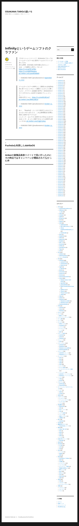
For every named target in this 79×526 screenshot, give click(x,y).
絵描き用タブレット (62, 439)
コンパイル (61, 465)
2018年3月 (60, 174)
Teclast (61, 393)
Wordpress (62, 325)
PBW (60, 460)
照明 (60, 455)
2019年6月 (60, 150)
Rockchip (61, 244)
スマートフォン (61, 343)
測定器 (60, 453)
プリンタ (61, 414)
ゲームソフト (10, 68)
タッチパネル (62, 401)
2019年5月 (60, 152)
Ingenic (61, 221)
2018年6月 (60, 169)
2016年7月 (60, 191)
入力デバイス (61, 396)
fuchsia (61, 275)
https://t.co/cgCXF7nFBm (27, 69)
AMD (60, 213)
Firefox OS (61, 273)
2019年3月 (60, 155)
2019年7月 (60, 148)
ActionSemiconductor (64, 208)
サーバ (59, 320)
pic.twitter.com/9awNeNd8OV (29, 73)
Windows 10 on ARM (64, 348)
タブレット (60, 351)
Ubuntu (62, 291)
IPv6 (60, 357)
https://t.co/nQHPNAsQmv (28, 71)
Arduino (61, 254)
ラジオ (60, 437)
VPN (60, 362)
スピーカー (61, 489)
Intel (60, 223)
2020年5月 (60, 132)
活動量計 (61, 417)
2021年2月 (60, 118)
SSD (60, 341)
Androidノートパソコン (64, 374)
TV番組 (61, 461)
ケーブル (61, 452)
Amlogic (61, 215)
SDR (60, 434)
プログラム (60, 382)
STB (59, 306)
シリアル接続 (62, 413)
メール (60, 330)
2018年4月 (60, 173)
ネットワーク (61, 356)
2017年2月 (60, 186)
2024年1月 (60, 88)
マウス (60, 403)
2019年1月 (60, 158)
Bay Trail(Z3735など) (65, 226)
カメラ (59, 314)
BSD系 (60, 270)
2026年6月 (60, 80)
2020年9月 (60, 126)
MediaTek (61, 236)
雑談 (14, 68)
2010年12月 (60, 195)
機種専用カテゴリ (62, 424)
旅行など (61, 473)
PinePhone (62, 346)
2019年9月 (60, 145)
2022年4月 (60, 95)
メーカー (60, 390)
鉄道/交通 (61, 476)
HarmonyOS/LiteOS (64, 276)
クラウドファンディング (63, 317)
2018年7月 (60, 168)
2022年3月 (60, 96)
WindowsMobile (63, 304)
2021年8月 (60, 108)
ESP (60, 220)
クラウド (61, 327)
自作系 (60, 380)
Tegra (60, 249)
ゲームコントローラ (63, 400)
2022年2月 (60, 98)
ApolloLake (63, 224)
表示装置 (60, 443)
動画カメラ (61, 315)
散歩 (60, 471)
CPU (59, 207)
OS (58, 258)
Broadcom (61, 218)
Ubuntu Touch (64, 293)
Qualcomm (62, 239)
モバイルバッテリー (63, 484)
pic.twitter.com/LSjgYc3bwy (36, 121)
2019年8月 (60, 147)
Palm (60, 296)
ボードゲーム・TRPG (64, 466)
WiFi (60, 364)
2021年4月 (60, 114)
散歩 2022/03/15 (62, 69)
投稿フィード (61, 503)
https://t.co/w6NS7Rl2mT (41, 97)
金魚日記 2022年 (62, 68)
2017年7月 (60, 182)
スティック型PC (61, 333)
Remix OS (62, 265)
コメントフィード (62, 505)
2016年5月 (60, 194)
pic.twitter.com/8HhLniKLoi (28, 99)
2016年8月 (60, 189)
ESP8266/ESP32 (63, 255)
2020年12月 (60, 121)
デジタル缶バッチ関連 (63, 61)
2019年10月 (60, 144)
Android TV (63, 262)
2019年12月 (60, 140)
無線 (59, 427)
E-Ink (60, 445)
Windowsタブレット (64, 354)
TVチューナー (62, 409)
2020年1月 (60, 139)
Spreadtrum (62, 247)
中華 (60, 379)
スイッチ (61, 366)
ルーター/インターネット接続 (66, 369)
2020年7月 (60, 129)
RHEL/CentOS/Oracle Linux (67, 286)
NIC (60, 359)
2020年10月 (60, 124)
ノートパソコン (61, 372)
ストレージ (60, 340)
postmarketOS (64, 284)
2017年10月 (60, 179)
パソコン (60, 377)
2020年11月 (60, 122)
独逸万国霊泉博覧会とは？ (64, 66)
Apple (60, 216)
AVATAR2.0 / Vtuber (64, 458)
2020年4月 (60, 134)
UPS (60, 411)
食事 (60, 477)
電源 (59, 479)
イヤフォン (61, 487)
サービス (60, 322)
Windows (61, 299)
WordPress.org (61, 506)
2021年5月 (60, 113)
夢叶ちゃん (61, 469)
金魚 (60, 474)
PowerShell (62, 385)
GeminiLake (63, 233)
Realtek (61, 241)
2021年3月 (60, 116)
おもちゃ (60, 312)
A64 (61, 211)
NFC (60, 430)
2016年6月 (60, 192)
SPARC (60, 246)
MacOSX (62, 268)
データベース (62, 328)
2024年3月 (60, 87)
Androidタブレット (63, 353)
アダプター (61, 482)
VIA (60, 250)
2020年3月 (60, 135)
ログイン (60, 502)
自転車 (59, 442)
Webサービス (62, 323)
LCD (60, 447)
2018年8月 (60, 166)
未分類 (59, 422)
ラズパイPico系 (62, 257)
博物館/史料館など (63, 468)
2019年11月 (60, 142)
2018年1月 (60, 176)
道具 (59, 450)
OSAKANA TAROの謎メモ (18, 11)
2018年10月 (60, 163)
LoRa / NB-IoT (62, 429)
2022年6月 (60, 93)
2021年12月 (60, 101)
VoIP (60, 361)
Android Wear (63, 263)
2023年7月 (60, 90)
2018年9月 (60, 165)
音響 (59, 486)
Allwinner (61, 210)
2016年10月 (60, 187)
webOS (62, 294)
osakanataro (8, 62)
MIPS (60, 237)
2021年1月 (60, 119)
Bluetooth (61, 406)
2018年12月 (60, 160)
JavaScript (61, 383)
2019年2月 (60, 157)
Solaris (61, 297)
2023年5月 (60, 92)
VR (60, 448)
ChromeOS (61, 271)
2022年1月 (60, 100)
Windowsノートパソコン (65, 375)
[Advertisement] (40, 35)
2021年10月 (60, 105)
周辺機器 (60, 404)
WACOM (61, 440)
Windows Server (64, 302)
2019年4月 (60, 153)
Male (60, 392)
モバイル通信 (62, 367)
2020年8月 (60, 127)
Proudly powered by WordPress (26, 517)
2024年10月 (60, 84)
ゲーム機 (60, 319)
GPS (60, 408)
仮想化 (59, 395)
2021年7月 (60, 109)
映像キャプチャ (62, 416)
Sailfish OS (63, 289)
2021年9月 (60, 106)
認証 (60, 331)
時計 (59, 419)
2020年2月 (60, 137)
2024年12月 (60, 82)
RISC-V (61, 242)
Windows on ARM (64, 301)
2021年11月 (60, 103)
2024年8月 (60, 85)
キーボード (61, 398)
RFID (60, 432)
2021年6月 (60, 111)
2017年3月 (60, 184)
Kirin (60, 234)
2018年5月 (60, 171)
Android (61, 260)
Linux (60, 278)
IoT (59, 252)
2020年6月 (60, 131)
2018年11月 (60, 161)
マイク (60, 490)
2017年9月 (60, 181)
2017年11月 (60, 178)
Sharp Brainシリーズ (64, 426)
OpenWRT (62, 283)
